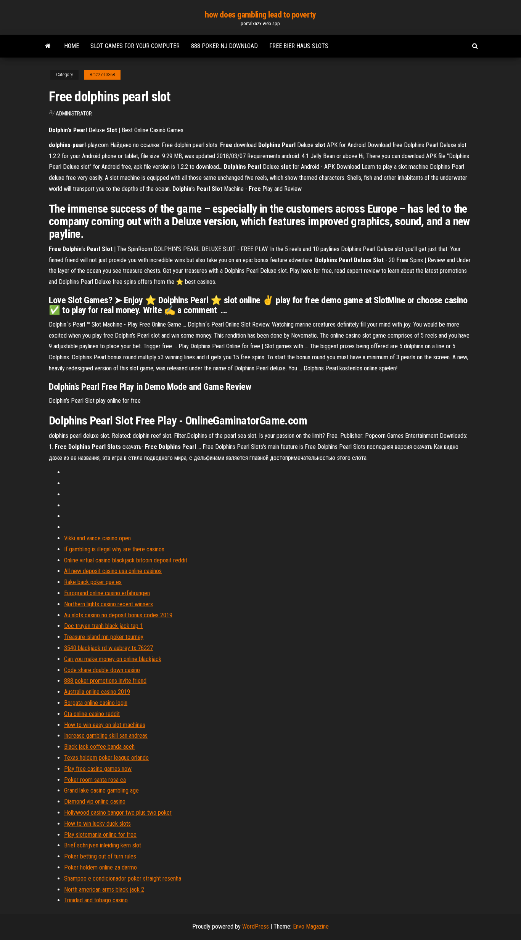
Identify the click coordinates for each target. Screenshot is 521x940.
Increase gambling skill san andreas (106, 735)
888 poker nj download (224, 46)
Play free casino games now (98, 768)
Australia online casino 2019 (97, 691)
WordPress (255, 926)
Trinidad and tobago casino (96, 900)
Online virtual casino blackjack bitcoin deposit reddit (125, 560)
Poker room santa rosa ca (95, 779)
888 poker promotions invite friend (105, 680)
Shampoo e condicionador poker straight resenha (122, 878)
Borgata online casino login (95, 702)
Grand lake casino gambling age (101, 790)
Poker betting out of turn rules (100, 856)
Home (71, 46)
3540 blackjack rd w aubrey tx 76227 (108, 648)
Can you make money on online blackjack (112, 659)
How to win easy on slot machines (104, 725)
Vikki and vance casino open (97, 538)
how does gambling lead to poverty (260, 14)
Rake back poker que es (93, 582)
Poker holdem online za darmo (100, 867)
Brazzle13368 (102, 74)
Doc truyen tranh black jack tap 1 (103, 625)
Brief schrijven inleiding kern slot (102, 845)
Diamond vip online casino (94, 801)
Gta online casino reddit (92, 713)
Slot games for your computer (135, 46)
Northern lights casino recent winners (108, 604)
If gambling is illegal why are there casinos (114, 549)
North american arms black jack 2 (104, 889)
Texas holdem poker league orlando (106, 757)
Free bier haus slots (298, 46)
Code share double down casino (102, 670)
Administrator (74, 113)
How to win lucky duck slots (97, 823)
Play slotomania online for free (100, 834)
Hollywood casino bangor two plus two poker (118, 812)
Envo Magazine (311, 926)
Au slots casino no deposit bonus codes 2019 (118, 615)
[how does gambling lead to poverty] (47, 46)
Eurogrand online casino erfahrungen (107, 593)
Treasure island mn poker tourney (103, 637)
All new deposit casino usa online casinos (113, 571)
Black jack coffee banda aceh (99, 746)
